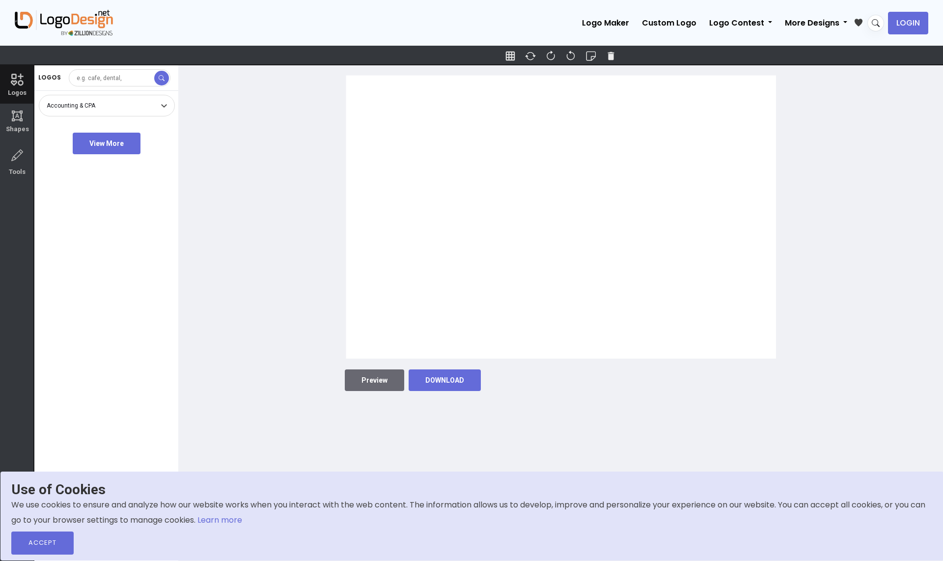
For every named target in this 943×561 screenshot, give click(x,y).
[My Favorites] (861, 21)
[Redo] (570, 56)
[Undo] (550, 56)
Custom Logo (669, 22)
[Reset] (530, 56)
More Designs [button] (813, 22)
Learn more (219, 520)
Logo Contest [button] (737, 22)
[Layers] (591, 56)
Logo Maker (605, 22)
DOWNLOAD (444, 380)
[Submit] (161, 78)
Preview (374, 380)
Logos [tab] (17, 92)
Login (908, 22)
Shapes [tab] (17, 121)
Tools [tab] (17, 171)
